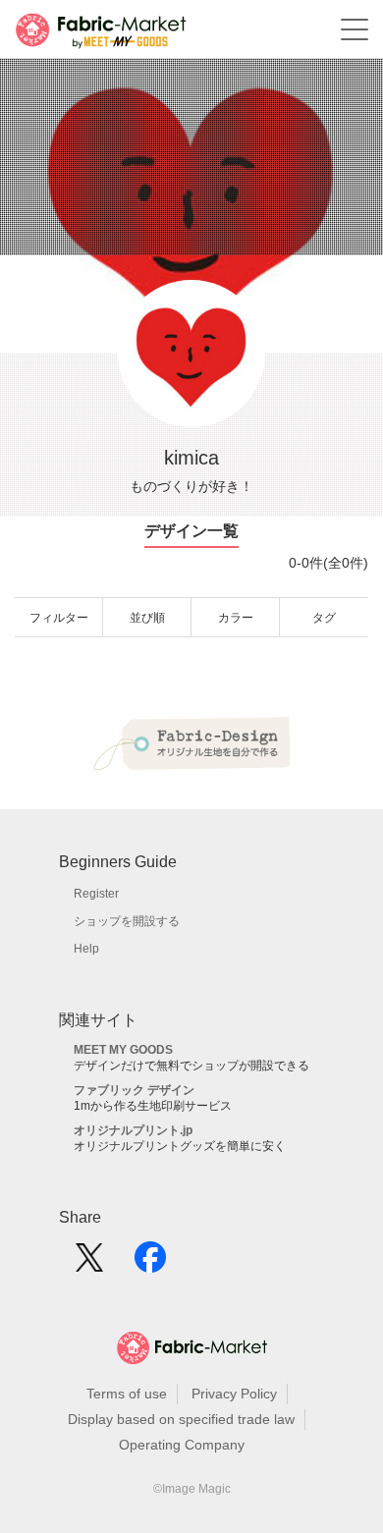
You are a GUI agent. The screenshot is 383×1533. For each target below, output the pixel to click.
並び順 (147, 618)
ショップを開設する (127, 921)
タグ (324, 618)
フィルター (58, 618)
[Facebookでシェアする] (150, 1264)
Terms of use (126, 1393)
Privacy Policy (234, 1393)
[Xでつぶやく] (89, 1264)
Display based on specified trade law (181, 1419)
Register (96, 894)
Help (86, 949)
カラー (235, 618)
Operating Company (182, 1444)
